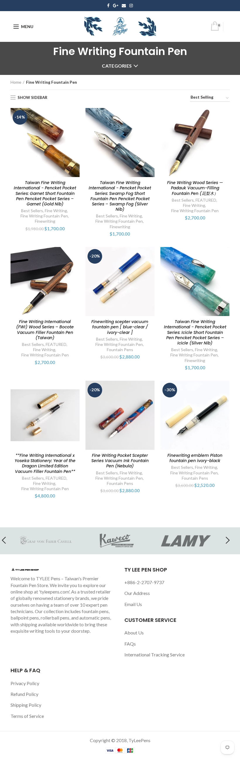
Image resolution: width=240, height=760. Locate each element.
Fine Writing (56, 210)
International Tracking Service (154, 654)
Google (115, 5)
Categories (117, 65)
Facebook (108, 5)
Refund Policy (24, 694)
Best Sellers (32, 210)
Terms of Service (27, 716)
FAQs (130, 643)
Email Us (133, 604)
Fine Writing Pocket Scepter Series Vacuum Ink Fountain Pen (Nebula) (120, 461)
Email (124, 5)
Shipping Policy (26, 705)
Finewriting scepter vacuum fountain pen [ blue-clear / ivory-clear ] (119, 327)
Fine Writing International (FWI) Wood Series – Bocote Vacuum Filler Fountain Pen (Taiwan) (45, 329)
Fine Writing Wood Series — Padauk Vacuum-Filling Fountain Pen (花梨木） (195, 188)
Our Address (137, 593)
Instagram (131, 5)
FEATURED (206, 200)
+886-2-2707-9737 (144, 582)
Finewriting (45, 221)
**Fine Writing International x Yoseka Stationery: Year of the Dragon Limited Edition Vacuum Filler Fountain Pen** (45, 463)
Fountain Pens (120, 349)
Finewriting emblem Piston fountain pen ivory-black (194, 458)
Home (16, 82)
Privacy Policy (25, 683)
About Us (134, 632)
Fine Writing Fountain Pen (44, 215)
